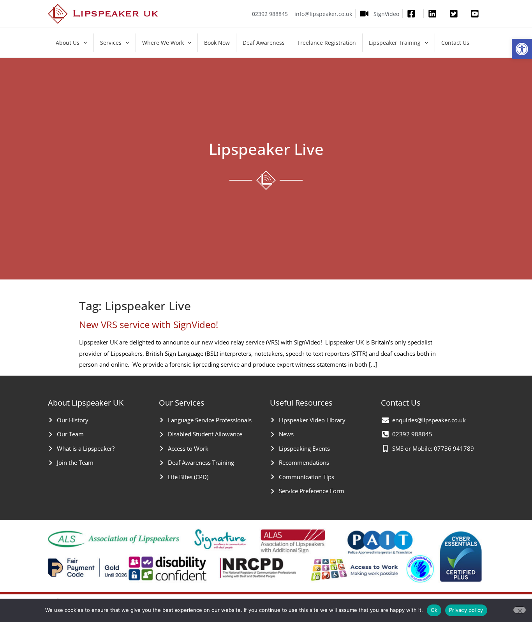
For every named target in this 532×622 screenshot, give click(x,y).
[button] (522, 49)
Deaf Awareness (264, 42)
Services (111, 42)
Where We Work (163, 42)
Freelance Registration (327, 42)
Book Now (217, 42)
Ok (434, 610)
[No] (519, 609)
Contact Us (455, 42)
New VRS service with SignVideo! (148, 324)
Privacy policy (466, 610)
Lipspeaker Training (395, 42)
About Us (67, 42)
